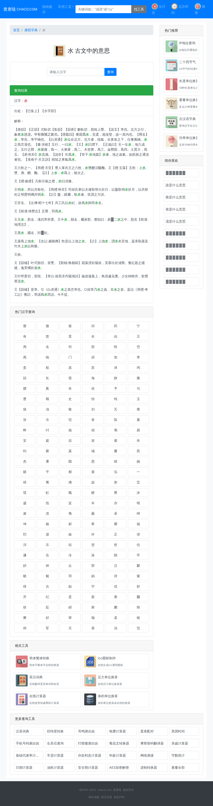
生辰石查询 (55, 743)
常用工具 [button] (64, 7)
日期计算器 (24, 767)
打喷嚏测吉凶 (88, 743)
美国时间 (178, 731)
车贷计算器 (55, 755)
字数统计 (178, 755)
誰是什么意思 (176, 185)
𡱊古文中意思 (176, 282)
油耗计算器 (55, 767)
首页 (16, 30)
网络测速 (147, 755)
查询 (110, 72)
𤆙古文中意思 (176, 233)
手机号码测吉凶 (27, 743)
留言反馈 (106, 797)
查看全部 (178, 767)
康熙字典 (31, 30)
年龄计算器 (117, 755)
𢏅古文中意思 (176, 245)
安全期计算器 (88, 767)
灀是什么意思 (176, 221)
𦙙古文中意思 (176, 270)
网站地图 (94, 797)
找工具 (139, 9)
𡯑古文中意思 (176, 257)
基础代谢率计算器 (29, 755)
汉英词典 (22, 731)
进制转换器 (148, 767)
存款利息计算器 (89, 755)
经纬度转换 (55, 731)
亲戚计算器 (179, 743)
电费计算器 (117, 731)
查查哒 (20, 9)
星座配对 (147, 731)
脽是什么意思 (176, 197)
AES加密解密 (119, 767)
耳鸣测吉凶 (86, 731)
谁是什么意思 (176, 209)
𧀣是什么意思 (176, 173)
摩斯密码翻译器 (152, 743)
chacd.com (104, 789)
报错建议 (47, 9)
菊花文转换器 (119, 743)
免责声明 (119, 797)
